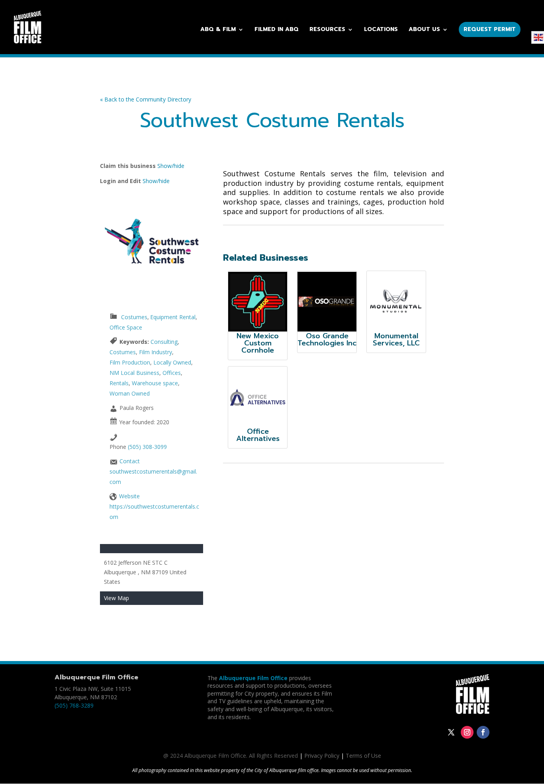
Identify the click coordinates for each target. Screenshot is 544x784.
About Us (424, 30)
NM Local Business (134, 372)
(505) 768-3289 (74, 705)
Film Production (130, 362)
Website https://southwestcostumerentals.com (154, 506)
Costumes (134, 317)
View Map (116, 598)
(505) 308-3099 (147, 447)
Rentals (119, 383)
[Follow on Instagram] (467, 732)
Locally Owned (172, 362)
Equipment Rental (173, 317)
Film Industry (155, 352)
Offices (171, 372)
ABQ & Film (218, 30)
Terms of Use (363, 755)
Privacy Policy (321, 755)
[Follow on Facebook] (483, 732)
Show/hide (170, 166)
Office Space (126, 327)
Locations (381, 30)
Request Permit (490, 29)
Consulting (164, 341)
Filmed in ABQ (276, 30)
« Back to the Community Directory (145, 99)
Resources (327, 30)
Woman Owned (130, 393)
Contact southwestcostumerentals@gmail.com (153, 471)
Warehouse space (155, 383)
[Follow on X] (451, 732)
